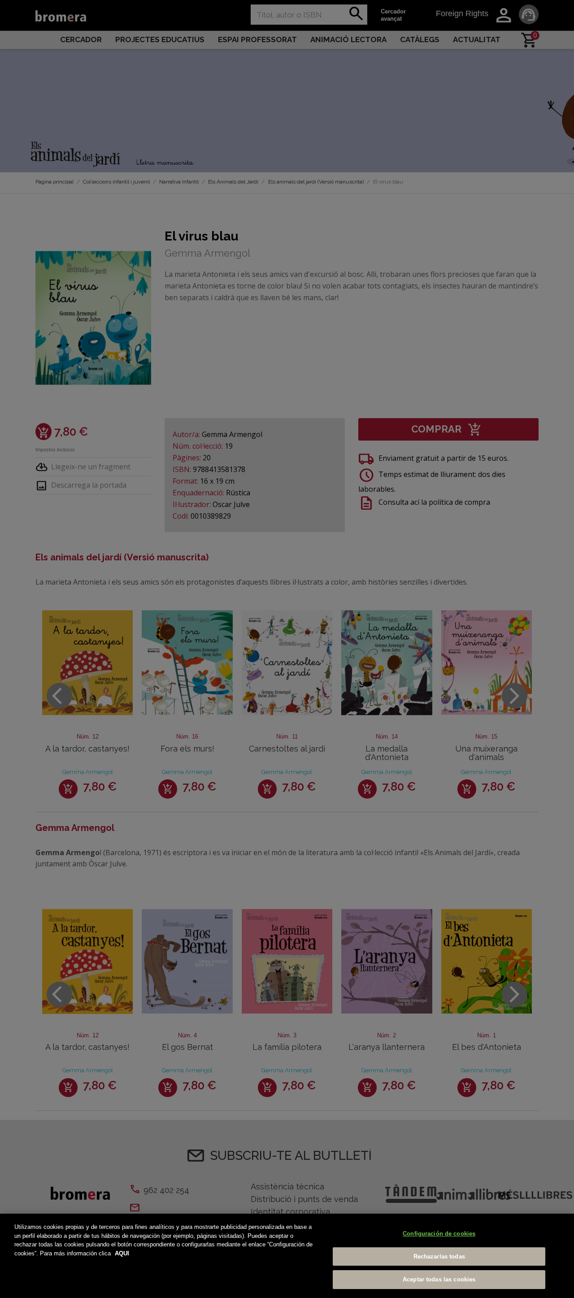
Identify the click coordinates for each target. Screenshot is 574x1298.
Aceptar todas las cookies (439, 1279)
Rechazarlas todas (439, 1256)
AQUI (122, 1253)
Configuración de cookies (439, 1233)
